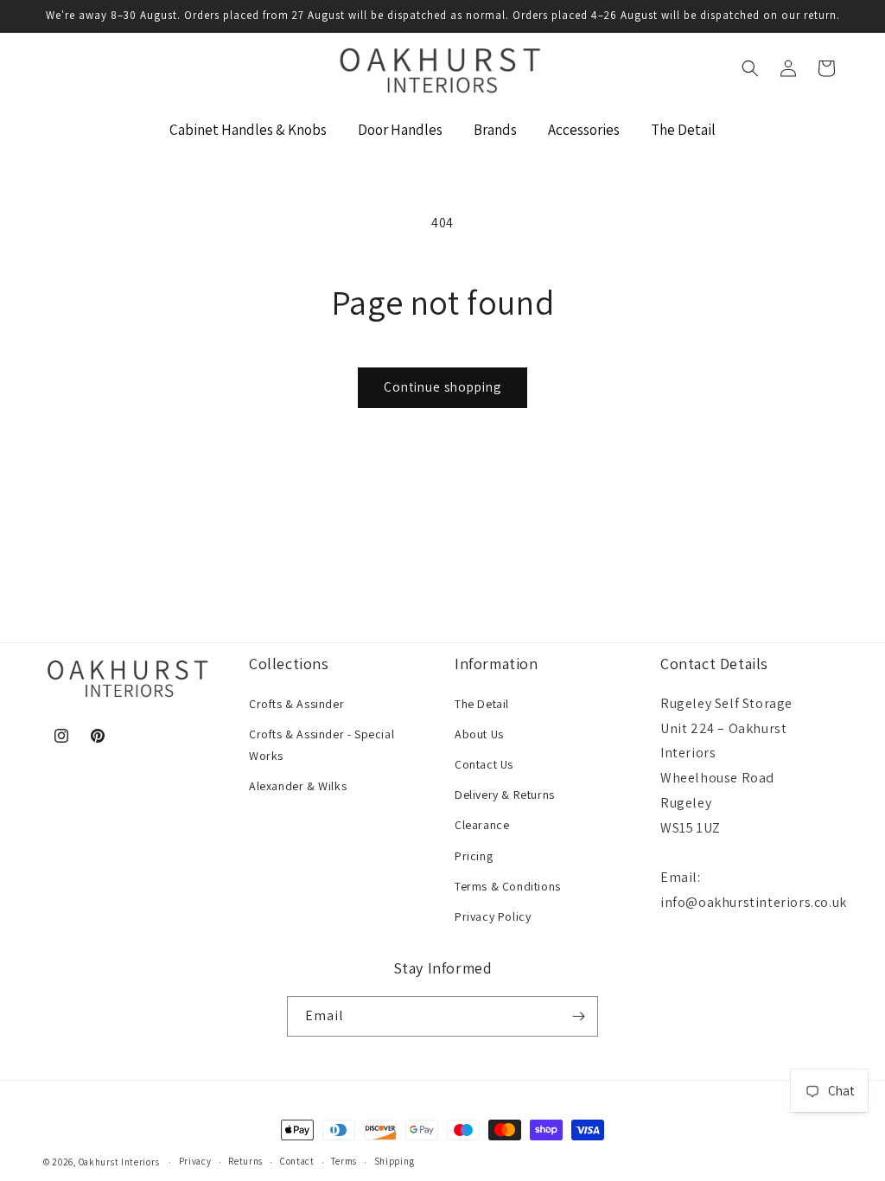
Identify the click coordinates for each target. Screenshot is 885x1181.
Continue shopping (442, 387)
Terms (344, 1161)
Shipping (394, 1161)
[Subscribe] (578, 1016)
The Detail (482, 704)
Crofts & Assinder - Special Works (321, 744)
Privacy (195, 1161)
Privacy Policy (493, 916)
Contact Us (484, 764)
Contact (297, 1161)
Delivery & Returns (505, 794)
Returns (245, 1161)
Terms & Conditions (508, 886)
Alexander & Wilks (298, 786)
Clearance (482, 825)
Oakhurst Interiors (119, 1162)
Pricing (474, 856)
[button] (750, 68)
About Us (479, 734)
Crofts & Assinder (296, 704)
